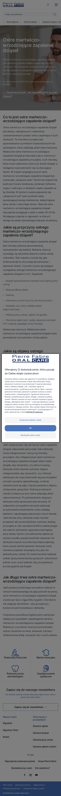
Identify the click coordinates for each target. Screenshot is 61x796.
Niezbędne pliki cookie (30, 435)
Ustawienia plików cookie (30, 420)
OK (30, 428)
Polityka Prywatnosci (34, 412)
